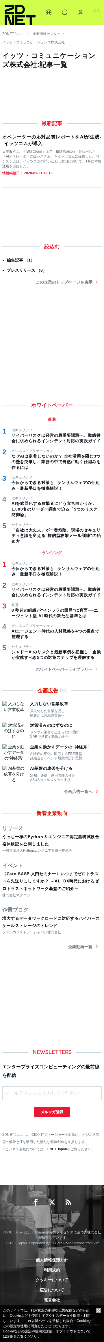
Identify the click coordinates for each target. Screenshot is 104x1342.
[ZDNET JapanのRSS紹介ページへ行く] (68, 1202)
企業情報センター (46, 34)
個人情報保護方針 (52, 1260)
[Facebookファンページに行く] (36, 1202)
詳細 (9, 1336)
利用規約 (52, 1270)
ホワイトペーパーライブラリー (64, 669)
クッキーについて (52, 1279)
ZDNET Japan (13, 34)
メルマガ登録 (52, 1112)
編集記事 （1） (21, 260)
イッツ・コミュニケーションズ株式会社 (33, 42)
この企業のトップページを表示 (64, 282)
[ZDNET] (20, 12)
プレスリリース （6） (27, 270)
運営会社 (52, 1299)
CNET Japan (57, 1149)
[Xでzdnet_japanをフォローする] (52, 1202)
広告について (52, 1290)
